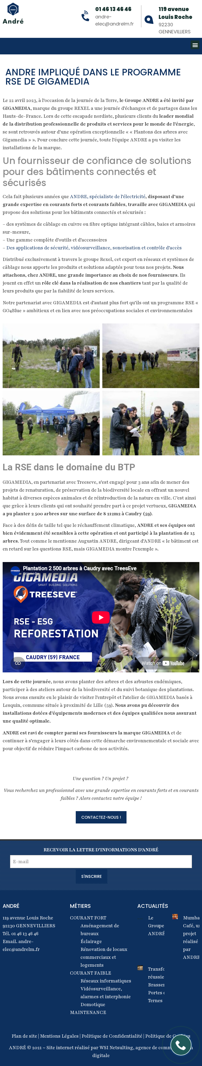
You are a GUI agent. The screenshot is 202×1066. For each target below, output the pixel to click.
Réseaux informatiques (105, 981)
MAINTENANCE (88, 1012)
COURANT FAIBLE (90, 973)
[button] (195, 44)
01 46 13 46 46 (113, 9)
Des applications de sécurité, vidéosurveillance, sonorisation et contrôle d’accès (94, 248)
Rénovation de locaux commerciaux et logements (103, 957)
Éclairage (91, 941)
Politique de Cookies (167, 1036)
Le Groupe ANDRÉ (156, 926)
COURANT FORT (88, 918)
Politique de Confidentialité (112, 1036)
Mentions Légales (60, 1036)
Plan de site (25, 1036)
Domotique (92, 1004)
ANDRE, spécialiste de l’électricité (107, 196)
